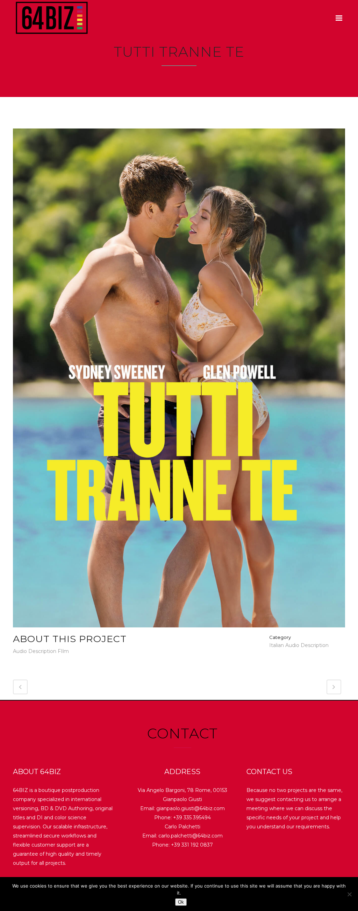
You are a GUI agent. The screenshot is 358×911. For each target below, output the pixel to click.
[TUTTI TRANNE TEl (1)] (179, 380)
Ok (181, 902)
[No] (349, 894)
